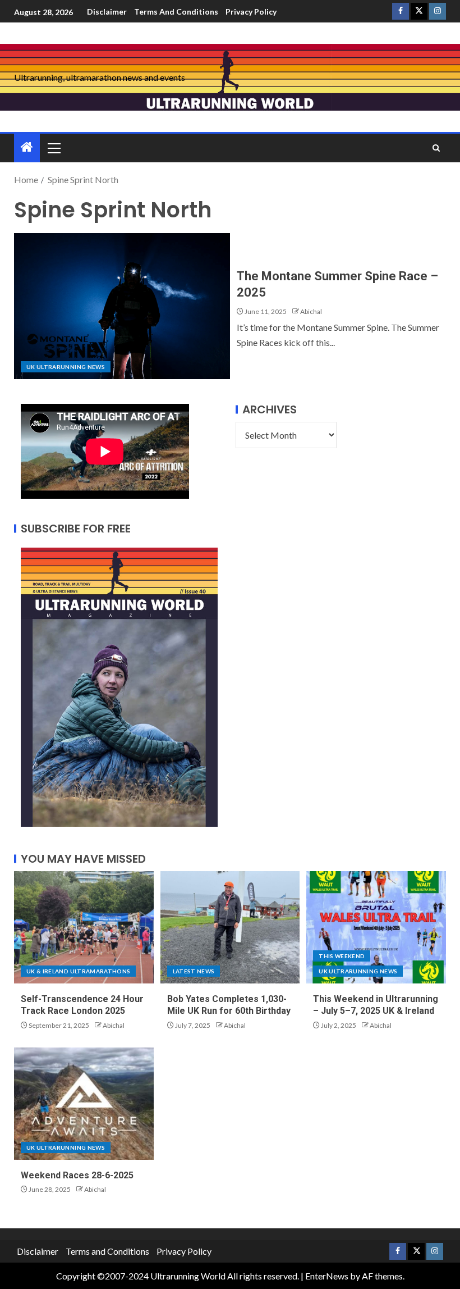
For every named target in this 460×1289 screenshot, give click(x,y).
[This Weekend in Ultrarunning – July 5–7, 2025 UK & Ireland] (376, 927)
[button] (53, 148)
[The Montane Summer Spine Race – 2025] (122, 306)
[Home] (27, 147)
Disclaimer (107, 11)
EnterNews (326, 1275)
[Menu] (53, 148)
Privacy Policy (251, 11)
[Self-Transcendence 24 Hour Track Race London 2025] (84, 927)
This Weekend (342, 956)
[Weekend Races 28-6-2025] (84, 1103)
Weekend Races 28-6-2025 (77, 1175)
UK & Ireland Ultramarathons (78, 971)
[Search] (436, 148)
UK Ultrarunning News (65, 366)
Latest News (194, 971)
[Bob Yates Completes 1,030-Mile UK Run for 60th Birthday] (230, 927)
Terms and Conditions (176, 11)
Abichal (311, 311)
